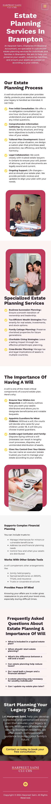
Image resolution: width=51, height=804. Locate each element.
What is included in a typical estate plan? (26, 642)
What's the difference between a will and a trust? (25, 657)
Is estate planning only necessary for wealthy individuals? (25, 680)
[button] (25, 642)
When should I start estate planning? (22, 650)
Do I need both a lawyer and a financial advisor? (24, 672)
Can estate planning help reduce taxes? (25, 665)
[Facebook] (25, 784)
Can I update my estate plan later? (26, 686)
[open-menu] (45, 7)
